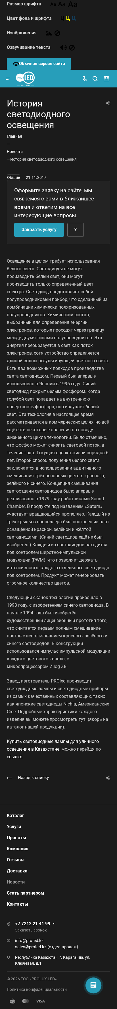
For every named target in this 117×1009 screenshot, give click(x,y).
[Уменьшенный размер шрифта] (53, 4)
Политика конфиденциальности (37, 989)
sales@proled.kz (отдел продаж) (46, 946)
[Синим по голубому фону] (74, 18)
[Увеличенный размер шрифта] (73, 4)
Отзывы (15, 860)
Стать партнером (25, 893)
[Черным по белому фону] (62, 18)
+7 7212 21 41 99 (32, 923)
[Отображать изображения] (49, 32)
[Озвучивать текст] (63, 47)
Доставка (17, 871)
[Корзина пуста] (106, 78)
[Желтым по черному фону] (68, 18)
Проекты (16, 837)
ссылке (14, 756)
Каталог (15, 815)
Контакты (17, 904)
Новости (16, 882)
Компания (17, 848)
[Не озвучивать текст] (72, 47)
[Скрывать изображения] (57, 32)
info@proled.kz (29, 940)
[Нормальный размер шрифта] (62, 4)
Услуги (14, 826)
